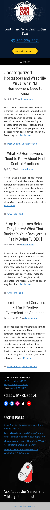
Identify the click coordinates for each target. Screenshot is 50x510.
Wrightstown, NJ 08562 (16, 384)
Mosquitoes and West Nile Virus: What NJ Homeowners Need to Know (25, 85)
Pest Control (14, 143)
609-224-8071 (27, 40)
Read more (25, 135)
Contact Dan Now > (25, 50)
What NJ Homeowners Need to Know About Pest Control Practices (25, 158)
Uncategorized (29, 143)
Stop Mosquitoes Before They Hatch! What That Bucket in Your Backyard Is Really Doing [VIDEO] (25, 231)
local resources (30, 506)
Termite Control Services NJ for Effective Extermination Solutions (25, 307)
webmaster (18, 506)
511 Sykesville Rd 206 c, (16, 381)
